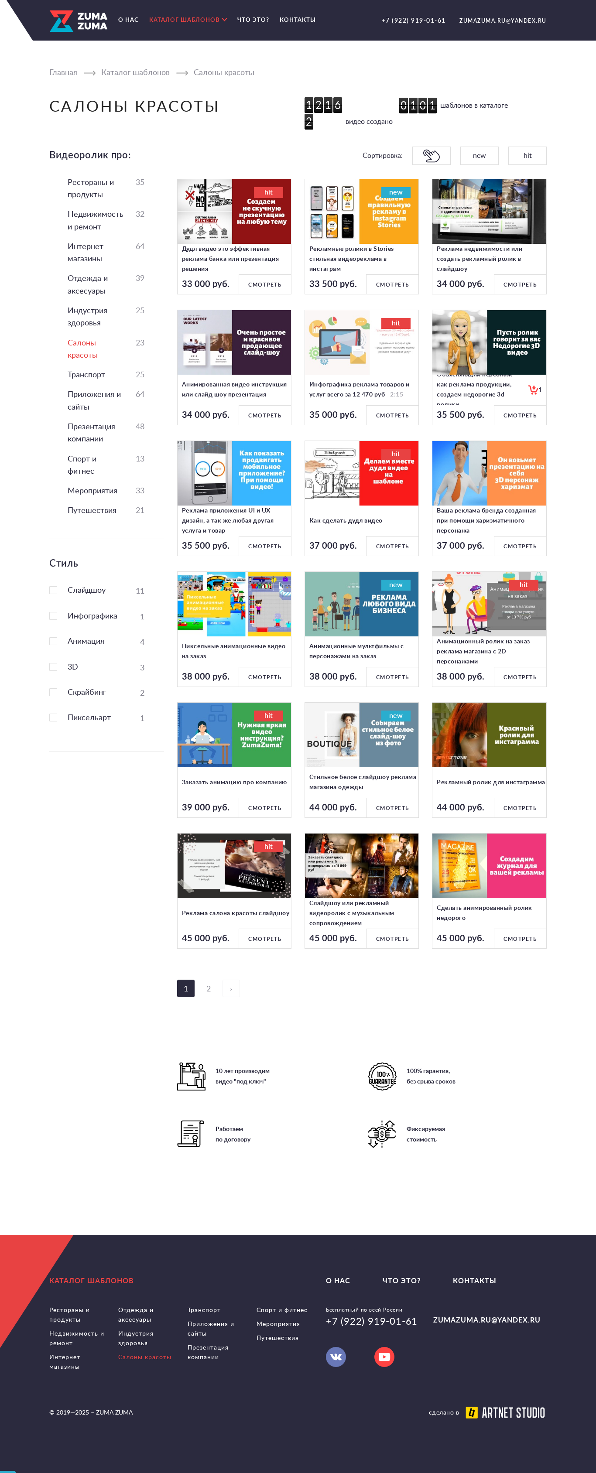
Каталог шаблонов (135, 73)
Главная (63, 73)
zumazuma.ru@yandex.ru (503, 20)
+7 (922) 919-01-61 (414, 20)
